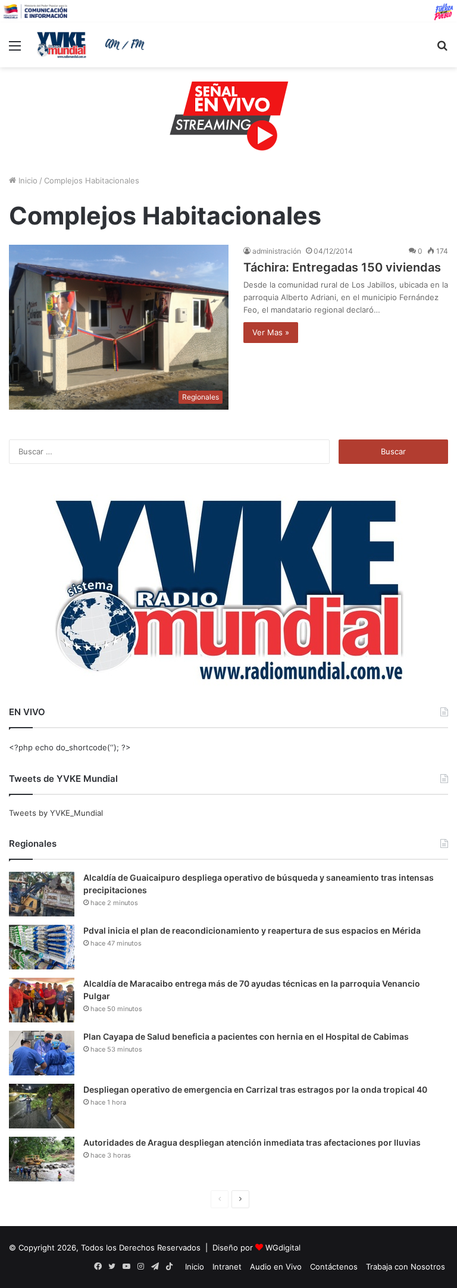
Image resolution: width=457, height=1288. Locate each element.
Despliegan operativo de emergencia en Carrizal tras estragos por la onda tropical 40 (255, 1089)
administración (276, 251)
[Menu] (15, 49)
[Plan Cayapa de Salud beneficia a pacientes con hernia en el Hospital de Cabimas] (41, 1053)
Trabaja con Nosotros (405, 1266)
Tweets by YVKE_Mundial (56, 813)
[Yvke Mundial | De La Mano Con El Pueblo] (92, 44)
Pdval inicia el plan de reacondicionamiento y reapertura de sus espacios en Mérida (252, 930)
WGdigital (283, 1247)
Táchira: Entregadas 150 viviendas (342, 267)
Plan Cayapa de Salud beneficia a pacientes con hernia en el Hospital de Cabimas (246, 1036)
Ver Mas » (270, 332)
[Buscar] (442, 49)
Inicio (26, 180)
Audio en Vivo (276, 1266)
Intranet (227, 1266)
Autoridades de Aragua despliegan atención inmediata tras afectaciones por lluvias (252, 1142)
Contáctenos (334, 1266)
